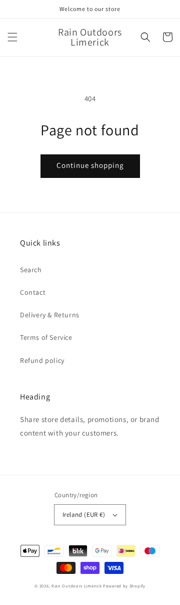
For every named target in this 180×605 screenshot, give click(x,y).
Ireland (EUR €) (83, 514)
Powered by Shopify (124, 585)
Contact (33, 292)
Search (31, 269)
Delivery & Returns (50, 314)
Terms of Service (46, 337)
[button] (13, 37)
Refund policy (42, 360)
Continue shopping (90, 165)
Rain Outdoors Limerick (77, 585)
